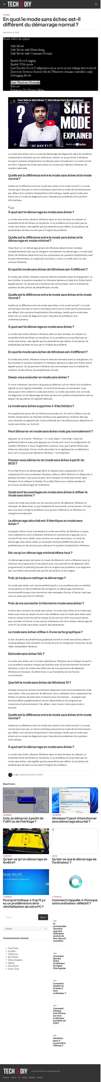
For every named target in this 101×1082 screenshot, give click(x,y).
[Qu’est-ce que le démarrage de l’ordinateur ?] (75, 841)
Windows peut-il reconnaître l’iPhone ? (59, 1042)
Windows (32, 1077)
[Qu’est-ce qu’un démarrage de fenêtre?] (26, 841)
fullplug (11, 962)
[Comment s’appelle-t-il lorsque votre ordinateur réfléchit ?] (75, 882)
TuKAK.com (13, 954)
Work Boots (13, 965)
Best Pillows (13, 957)
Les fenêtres (57, 815)
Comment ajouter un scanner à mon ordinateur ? (59, 988)
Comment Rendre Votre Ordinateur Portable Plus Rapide (59, 962)
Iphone (24, 1077)
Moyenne (7, 15)
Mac (55, 921)
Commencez (8, 897)
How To (13, 1077)
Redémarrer (8, 815)
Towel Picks (13, 948)
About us (6, 1077)
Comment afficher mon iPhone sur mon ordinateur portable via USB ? (59, 1015)
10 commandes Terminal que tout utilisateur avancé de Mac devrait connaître (59, 932)
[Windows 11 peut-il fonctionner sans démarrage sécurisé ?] (75, 800)
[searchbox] (20, 917)
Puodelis (11, 951)
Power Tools (13, 968)
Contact (40, 1077)
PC (19, 1077)
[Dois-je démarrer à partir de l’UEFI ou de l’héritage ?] (26, 800)
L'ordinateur (57, 897)
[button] (4, 4)
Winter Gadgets (15, 960)
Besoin (55, 856)
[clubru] (11, 207)
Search (43, 917)
